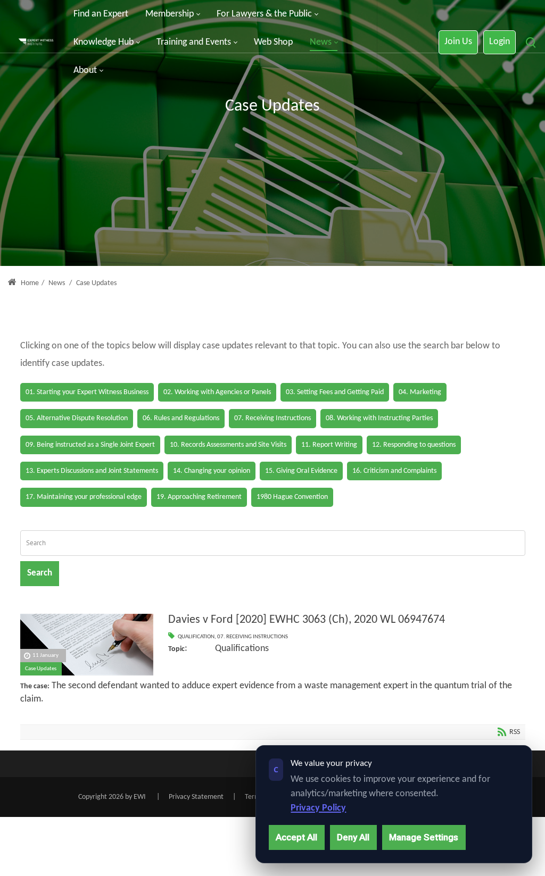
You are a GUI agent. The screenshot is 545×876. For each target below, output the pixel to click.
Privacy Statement (196, 797)
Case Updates (40, 669)
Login (499, 42)
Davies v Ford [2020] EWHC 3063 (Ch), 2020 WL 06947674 (306, 620)
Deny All (353, 837)
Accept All (296, 837)
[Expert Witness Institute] (36, 42)
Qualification (196, 637)
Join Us (458, 42)
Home (29, 283)
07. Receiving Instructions (252, 637)
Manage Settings (423, 837)
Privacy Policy (318, 808)
